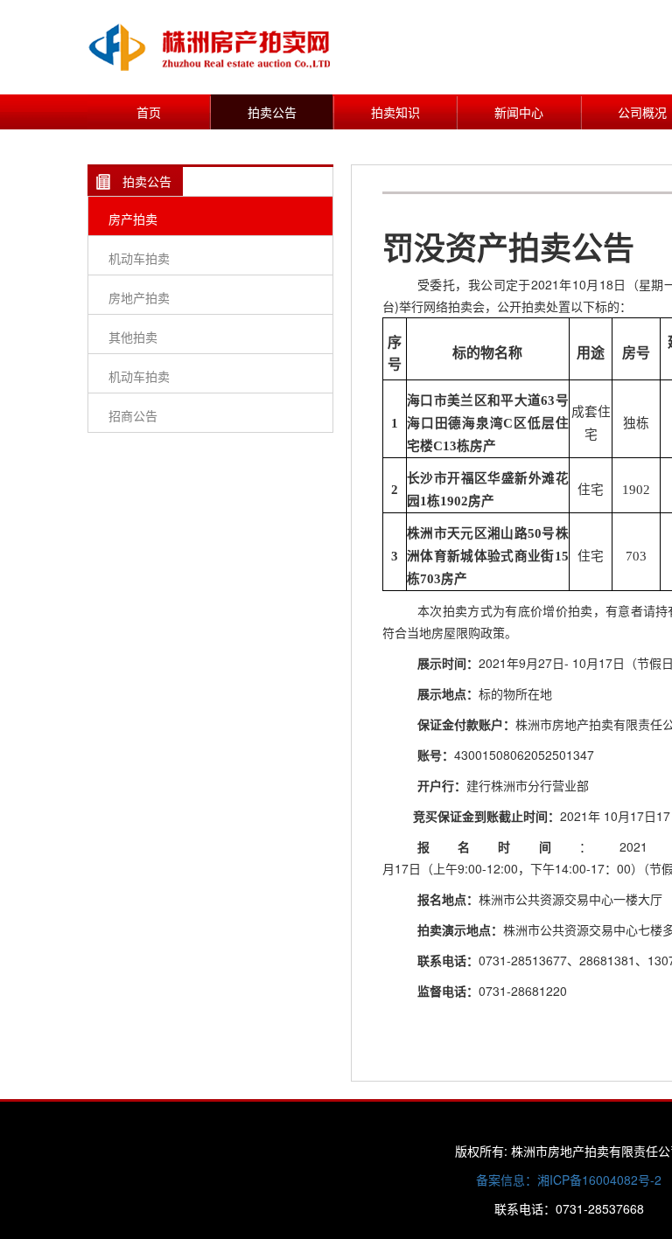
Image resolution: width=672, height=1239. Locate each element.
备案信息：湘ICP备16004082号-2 (569, 1179)
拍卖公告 (272, 112)
